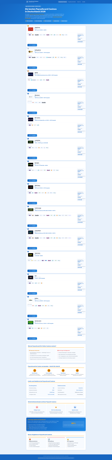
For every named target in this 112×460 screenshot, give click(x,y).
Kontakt (83, 1)
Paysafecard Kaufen (72, 1)
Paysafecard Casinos (63, 1)
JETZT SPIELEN (32, 45)
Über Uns (79, 1)
